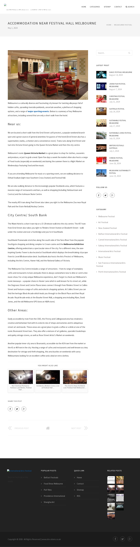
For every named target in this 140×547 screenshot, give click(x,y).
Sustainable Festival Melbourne (117, 121)
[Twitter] (17, 408)
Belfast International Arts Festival (112, 234)
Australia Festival (116, 109)
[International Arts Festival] (28, 5)
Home (83, 7)
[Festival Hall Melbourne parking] (111, 480)
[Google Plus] (23, 408)
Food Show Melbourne (53, 483)
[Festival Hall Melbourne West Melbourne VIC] (120, 506)
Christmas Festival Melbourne (117, 97)
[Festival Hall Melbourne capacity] (120, 480)
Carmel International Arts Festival (112, 239)
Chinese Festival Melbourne (116, 159)
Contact (118, 7)
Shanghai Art (49, 502)
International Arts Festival (109, 251)
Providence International (54, 496)
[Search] (129, 53)
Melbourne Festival (123, 25)
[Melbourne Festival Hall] (111, 497)
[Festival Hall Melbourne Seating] (111, 489)
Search (131, 7)
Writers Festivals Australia (116, 146)
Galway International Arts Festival (112, 245)
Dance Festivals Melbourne (120, 72)
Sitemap (107, 7)
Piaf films (48, 490)
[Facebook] (10, 408)
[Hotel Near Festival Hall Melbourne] (111, 506)
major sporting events (38, 111)
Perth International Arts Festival (112, 271)
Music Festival (104, 257)
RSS (78, 496)
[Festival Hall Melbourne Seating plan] (120, 497)
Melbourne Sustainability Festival (120, 171)
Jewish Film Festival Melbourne (117, 85)
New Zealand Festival (107, 228)
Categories (95, 7)
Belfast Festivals (51, 477)
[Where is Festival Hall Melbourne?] (111, 515)
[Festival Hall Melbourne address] (120, 489)
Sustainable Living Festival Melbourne (120, 134)
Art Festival (103, 222)
